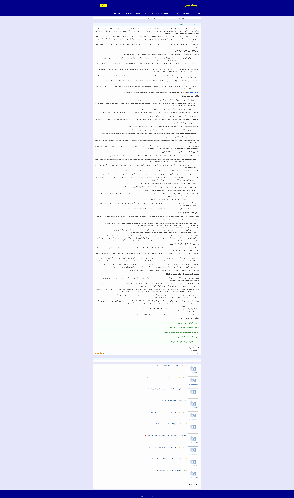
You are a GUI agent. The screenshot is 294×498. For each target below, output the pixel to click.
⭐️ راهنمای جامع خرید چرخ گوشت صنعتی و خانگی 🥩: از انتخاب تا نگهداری (169, 424)
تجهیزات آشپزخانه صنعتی (119, 13)
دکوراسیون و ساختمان (185, 13)
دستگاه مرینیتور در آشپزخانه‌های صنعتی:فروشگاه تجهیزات (174, 400)
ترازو (162, 13)
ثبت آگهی (103, 5)
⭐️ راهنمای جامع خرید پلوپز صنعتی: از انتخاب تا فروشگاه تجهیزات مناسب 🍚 (154, 18)
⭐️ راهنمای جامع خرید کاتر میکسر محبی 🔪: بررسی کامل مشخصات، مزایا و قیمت (168, 470)
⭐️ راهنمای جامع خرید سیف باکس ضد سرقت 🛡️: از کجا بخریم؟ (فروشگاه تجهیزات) (168, 459)
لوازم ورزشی (175, 13)
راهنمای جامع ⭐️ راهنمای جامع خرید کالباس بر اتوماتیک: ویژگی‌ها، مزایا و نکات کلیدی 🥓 (166, 447)
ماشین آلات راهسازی (141, 13)
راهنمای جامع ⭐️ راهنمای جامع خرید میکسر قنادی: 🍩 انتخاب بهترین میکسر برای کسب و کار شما (165, 412)
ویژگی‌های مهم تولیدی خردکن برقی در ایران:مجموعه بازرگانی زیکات (172, 365)
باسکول (157, 13)
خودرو (198, 13)
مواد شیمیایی (150, 13)
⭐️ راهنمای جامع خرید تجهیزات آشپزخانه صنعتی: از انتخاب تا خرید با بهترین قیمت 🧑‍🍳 (167, 389)
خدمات (193, 13)
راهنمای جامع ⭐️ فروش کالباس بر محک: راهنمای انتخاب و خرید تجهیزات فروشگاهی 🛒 (167, 377)
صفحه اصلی (189, 18)
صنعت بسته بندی (130, 13)
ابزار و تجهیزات (167, 13)
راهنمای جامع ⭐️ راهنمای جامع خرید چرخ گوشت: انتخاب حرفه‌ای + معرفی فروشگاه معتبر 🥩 (166, 435)
